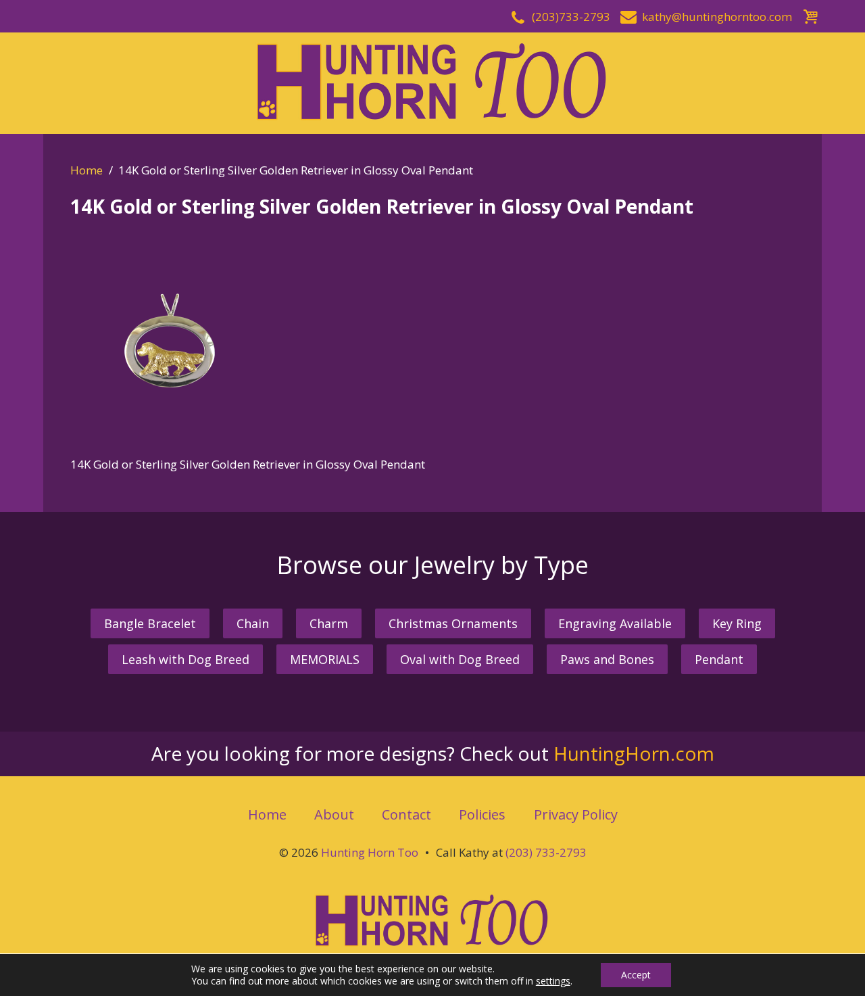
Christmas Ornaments (453, 623)
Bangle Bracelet (150, 623)
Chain (253, 623)
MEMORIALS (325, 659)
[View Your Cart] (810, 14)
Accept (636, 974)
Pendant (719, 659)
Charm (329, 623)
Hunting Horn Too (369, 852)
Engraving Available (615, 623)
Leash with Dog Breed (185, 659)
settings (553, 981)
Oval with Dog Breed (460, 659)
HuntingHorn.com (633, 753)
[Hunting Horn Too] (432, 81)
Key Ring (737, 623)
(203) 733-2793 (546, 852)
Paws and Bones (607, 659)
